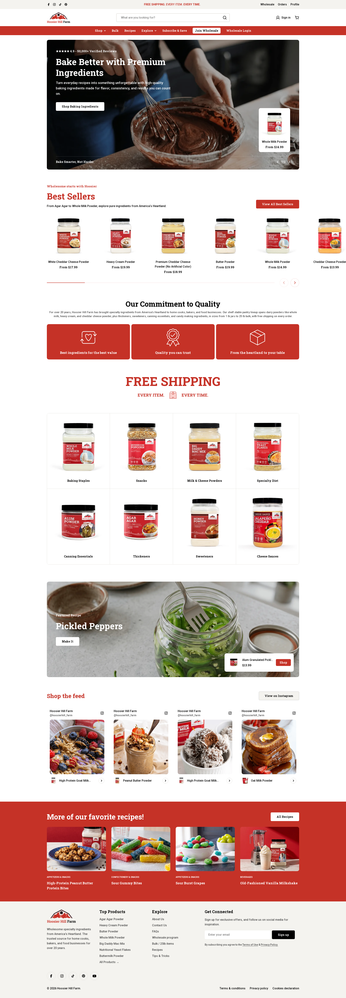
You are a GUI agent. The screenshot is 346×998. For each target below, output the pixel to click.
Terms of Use (250, 944)
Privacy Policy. (269, 944)
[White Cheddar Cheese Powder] (68, 235)
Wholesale (267, 4)
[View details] (101, 781)
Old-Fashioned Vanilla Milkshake (269, 883)
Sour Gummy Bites (126, 883)
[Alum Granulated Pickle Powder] (233, 662)
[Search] (225, 17)
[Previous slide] (278, 162)
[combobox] (173, 17)
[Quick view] (85, 222)
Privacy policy (259, 988)
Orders (282, 4)
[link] (173, 395)
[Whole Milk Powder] (274, 123)
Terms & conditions (232, 988)
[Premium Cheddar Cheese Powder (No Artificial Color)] (173, 235)
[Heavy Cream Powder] (120, 235)
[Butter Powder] (225, 235)
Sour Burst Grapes (190, 883)
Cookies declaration (285, 988)
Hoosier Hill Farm (68, 988)
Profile (294, 4)
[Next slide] (289, 162)
